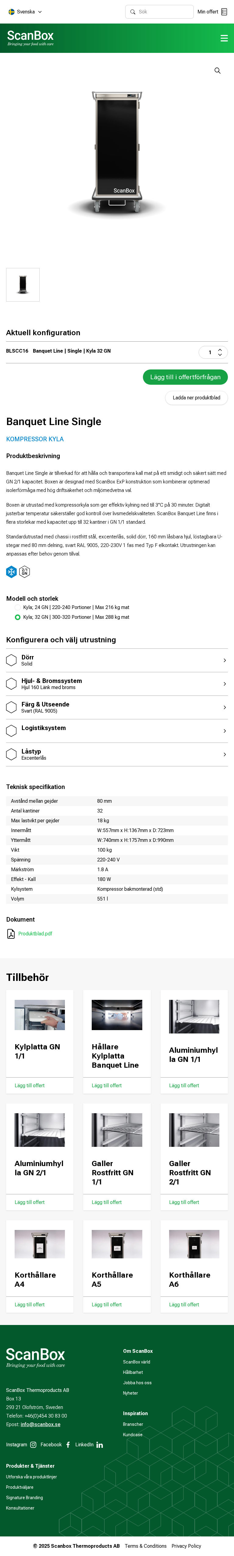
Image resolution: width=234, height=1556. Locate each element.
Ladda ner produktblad (196, 398)
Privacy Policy (186, 1546)
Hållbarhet (133, 1372)
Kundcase (133, 1434)
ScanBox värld (136, 1362)
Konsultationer (20, 1508)
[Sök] (132, 11)
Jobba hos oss (137, 1382)
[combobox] (164, 11)
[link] (121, 617)
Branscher (133, 1424)
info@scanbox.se (40, 1424)
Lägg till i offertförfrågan (185, 377)
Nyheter (130, 1393)
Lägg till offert (29, 1085)
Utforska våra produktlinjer (31, 1476)
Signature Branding (24, 1497)
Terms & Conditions (146, 1546)
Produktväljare (20, 1487)
